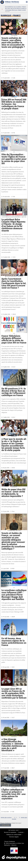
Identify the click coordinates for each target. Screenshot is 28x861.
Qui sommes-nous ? (13, 830)
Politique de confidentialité (13, 834)
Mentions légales (14, 837)
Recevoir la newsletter (10, 832)
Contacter (21, 832)
